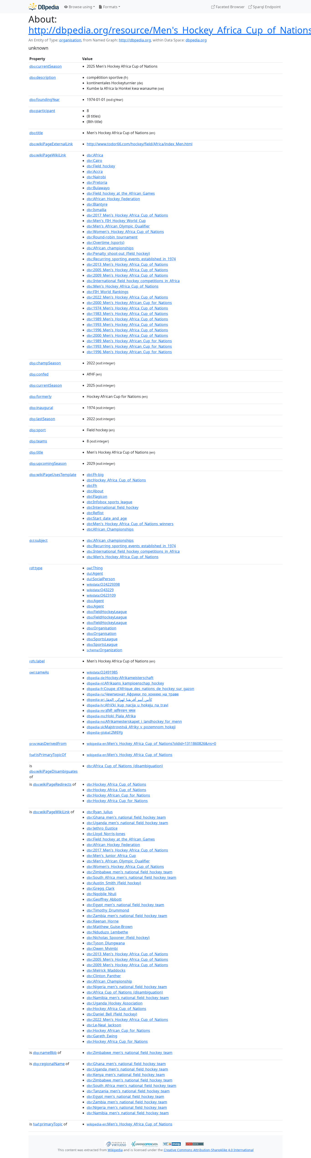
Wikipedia (115, 1150)
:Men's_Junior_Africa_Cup (111, 855)
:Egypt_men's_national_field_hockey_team (125, 904)
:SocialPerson (101, 578)
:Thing (95, 567)
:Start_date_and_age (107, 518)
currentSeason (45, 66)
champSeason (45, 363)
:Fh (92, 485)
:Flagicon (97, 496)
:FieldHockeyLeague (107, 611)
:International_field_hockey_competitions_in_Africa (133, 280)
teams (38, 441)
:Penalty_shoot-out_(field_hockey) (118, 253)
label (37, 661)
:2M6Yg (105, 732)
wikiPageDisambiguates (53, 771)
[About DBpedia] (43, 7)
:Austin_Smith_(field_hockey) (114, 882)
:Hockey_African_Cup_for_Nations (118, 795)
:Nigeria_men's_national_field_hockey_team (127, 986)
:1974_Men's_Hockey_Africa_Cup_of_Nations (127, 308)
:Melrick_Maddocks (106, 970)
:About (95, 490)
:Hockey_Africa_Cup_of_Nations (116, 480)
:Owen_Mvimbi (102, 948)
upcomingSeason (47, 463)
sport (37, 429)
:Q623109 (101, 595)
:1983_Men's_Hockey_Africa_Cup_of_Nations (127, 313)
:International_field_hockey (112, 507)
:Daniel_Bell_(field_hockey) (112, 1014)
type (35, 567)
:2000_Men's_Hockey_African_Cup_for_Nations (129, 302)
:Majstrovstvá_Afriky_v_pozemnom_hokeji (131, 726)
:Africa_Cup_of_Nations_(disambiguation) (125, 765)
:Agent (95, 573)
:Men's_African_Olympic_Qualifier (118, 226)
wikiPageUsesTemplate (52, 474)
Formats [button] (109, 6)
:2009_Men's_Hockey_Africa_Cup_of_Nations (127, 275)
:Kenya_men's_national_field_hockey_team (126, 1074)
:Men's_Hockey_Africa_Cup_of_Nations (122, 286)
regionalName (49, 1063)
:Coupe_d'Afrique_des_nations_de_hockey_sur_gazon (140, 688)
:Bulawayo (98, 187)
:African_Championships (110, 529)
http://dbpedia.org (135, 40)
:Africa (95, 155)
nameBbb (45, 1052)
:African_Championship (109, 981)
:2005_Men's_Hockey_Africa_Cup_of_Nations (127, 269)
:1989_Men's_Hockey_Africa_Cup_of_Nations (127, 319)
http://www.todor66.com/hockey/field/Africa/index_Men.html (139, 143)
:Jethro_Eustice (102, 828)
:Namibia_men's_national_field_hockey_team (128, 997)
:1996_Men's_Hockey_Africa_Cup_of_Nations (127, 329)
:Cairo (94, 160)
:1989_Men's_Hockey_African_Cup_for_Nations (129, 340)
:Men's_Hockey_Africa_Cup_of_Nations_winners (130, 523)
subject (38, 540)
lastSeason (42, 418)
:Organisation (101, 628)
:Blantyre (97, 204)
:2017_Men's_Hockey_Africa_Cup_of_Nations (127, 215)
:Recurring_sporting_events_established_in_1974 (131, 258)
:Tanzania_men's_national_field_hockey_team (128, 1091)
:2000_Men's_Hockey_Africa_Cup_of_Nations (127, 335)
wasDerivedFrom (47, 743)
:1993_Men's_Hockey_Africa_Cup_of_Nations (127, 324)
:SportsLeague (102, 639)
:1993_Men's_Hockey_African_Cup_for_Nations (129, 346)
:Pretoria (97, 182)
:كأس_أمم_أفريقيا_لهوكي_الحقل (119, 699)
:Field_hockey (101, 166)
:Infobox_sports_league (109, 501)
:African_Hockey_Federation (113, 198)
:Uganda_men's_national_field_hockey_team (127, 822)
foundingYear (44, 99)
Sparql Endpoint (266, 6)
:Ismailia (96, 209)
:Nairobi (96, 176)
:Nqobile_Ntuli (101, 893)
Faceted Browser (230, 6)
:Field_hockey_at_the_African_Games (121, 193)
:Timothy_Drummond (108, 910)
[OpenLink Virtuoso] (116, 1143)
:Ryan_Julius (100, 811)
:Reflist (95, 512)
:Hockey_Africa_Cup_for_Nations (117, 800)
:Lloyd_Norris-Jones (106, 833)
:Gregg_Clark (101, 888)
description (42, 77)
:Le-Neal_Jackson (104, 1025)
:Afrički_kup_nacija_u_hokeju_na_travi (127, 705)
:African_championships (110, 248)
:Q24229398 (103, 584)
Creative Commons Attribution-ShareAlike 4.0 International (209, 1150)
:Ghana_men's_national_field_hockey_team (126, 817)
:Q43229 (100, 589)
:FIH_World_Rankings (107, 291)
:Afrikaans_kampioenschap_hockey (125, 683)
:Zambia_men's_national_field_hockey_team (127, 915)
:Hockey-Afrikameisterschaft (120, 677)
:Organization (104, 649)
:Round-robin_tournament (112, 237)
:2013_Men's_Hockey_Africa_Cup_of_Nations (127, 264)
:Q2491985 (102, 672)
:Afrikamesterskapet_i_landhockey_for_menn (134, 721)
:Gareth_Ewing (102, 1035)
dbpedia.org (196, 40)
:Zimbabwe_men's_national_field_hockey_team (129, 871)
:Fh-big (95, 474)
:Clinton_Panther (104, 975)
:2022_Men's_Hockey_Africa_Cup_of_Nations (127, 297)
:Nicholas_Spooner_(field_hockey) (118, 937)
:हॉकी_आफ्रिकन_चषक (111, 710)
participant (42, 110)
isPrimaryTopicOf (47, 754)
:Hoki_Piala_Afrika (111, 715)
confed (38, 374)
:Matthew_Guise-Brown (110, 926)
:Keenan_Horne (103, 921)
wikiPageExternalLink (51, 143)
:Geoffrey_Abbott (104, 899)
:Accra (95, 171)
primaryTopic (48, 1124)
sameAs (39, 672)
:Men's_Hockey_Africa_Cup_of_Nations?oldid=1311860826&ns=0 (151, 743)
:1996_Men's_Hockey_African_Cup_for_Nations (129, 351)
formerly (40, 396)
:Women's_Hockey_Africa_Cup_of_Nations (125, 231)
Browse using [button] (80, 6)
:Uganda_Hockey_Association (115, 1003)
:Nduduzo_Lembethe (107, 932)
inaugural (41, 407)
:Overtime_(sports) (105, 242)
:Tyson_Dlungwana (106, 943)
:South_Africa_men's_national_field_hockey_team (131, 877)
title (36, 132)
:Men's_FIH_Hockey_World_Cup (116, 220)
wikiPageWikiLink (47, 155)
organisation (70, 40)
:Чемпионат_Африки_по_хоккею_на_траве (133, 694)
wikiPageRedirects (52, 784)
